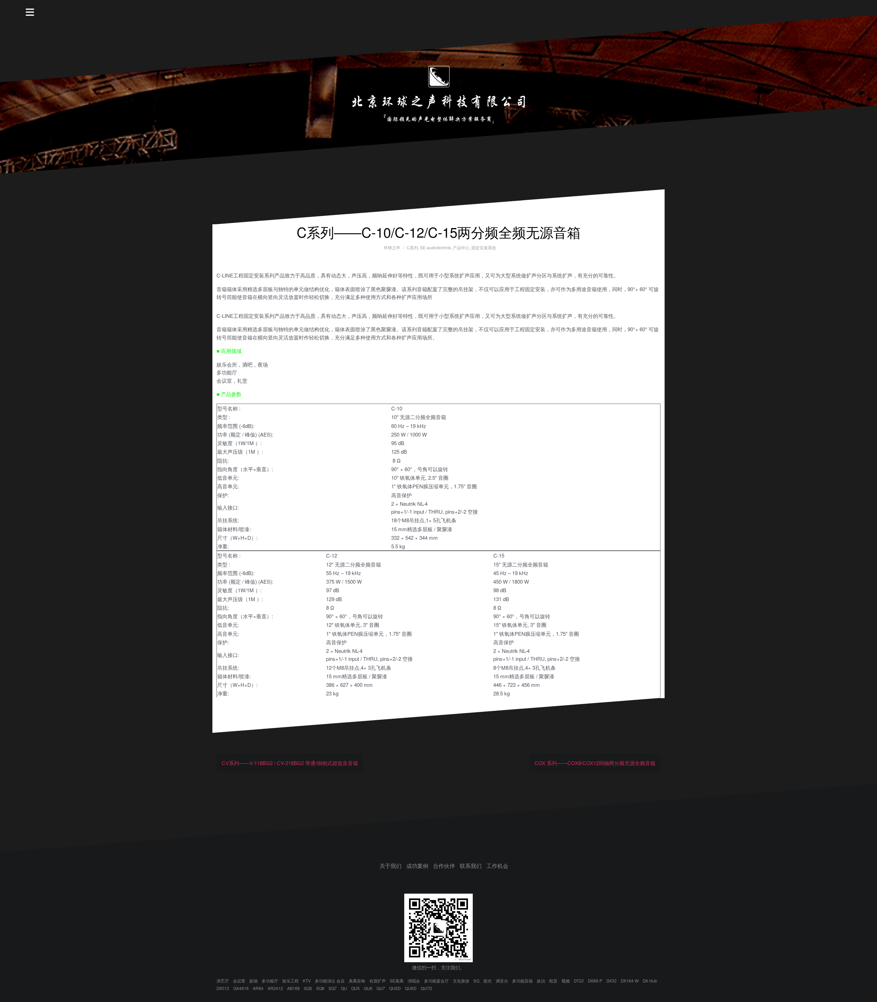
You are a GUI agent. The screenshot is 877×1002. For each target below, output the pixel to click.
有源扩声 (377, 980)
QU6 (368, 988)
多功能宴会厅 (436, 980)
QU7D (426, 988)
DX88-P (595, 980)
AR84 (258, 988)
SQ (476, 980)
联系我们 (471, 866)
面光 (487, 980)
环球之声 (392, 247)
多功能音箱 (522, 980)
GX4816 (241, 988)
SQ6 (320, 988)
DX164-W (630, 980)
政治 (541, 980)
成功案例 (417, 866)
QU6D (411, 988)
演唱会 (414, 980)
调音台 (502, 980)
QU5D (395, 988)
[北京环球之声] (438, 93)
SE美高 (397, 980)
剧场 (253, 980)
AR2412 (275, 988)
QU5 (355, 988)
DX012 (223, 988)
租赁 (553, 980)
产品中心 (461, 247)
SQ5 (308, 988)
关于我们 (391, 866)
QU (344, 988)
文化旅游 (461, 980)
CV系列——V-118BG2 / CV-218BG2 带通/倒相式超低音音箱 (290, 762)
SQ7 (333, 988)
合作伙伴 (444, 866)
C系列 (412, 247)
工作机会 (497, 866)
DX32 (611, 980)
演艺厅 (223, 980)
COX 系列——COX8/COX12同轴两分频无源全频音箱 (594, 762)
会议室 (239, 980)
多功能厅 (270, 980)
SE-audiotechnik (435, 247)
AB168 (293, 988)
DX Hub (650, 980)
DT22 (579, 980)
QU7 (380, 988)
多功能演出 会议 (330, 980)
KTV (307, 980)
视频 (565, 980)
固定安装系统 (483, 247)
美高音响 (357, 980)
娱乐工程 (290, 980)
